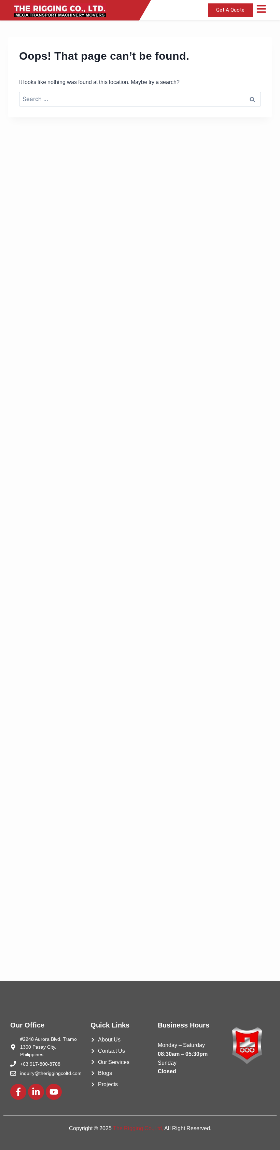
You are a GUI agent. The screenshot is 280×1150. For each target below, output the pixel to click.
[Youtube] (54, 1092)
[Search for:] (140, 99)
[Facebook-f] (18, 1092)
